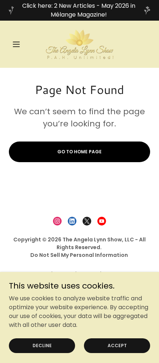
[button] (19, 44)
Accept (117, 345)
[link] (79, 44)
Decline (42, 345)
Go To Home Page (79, 152)
